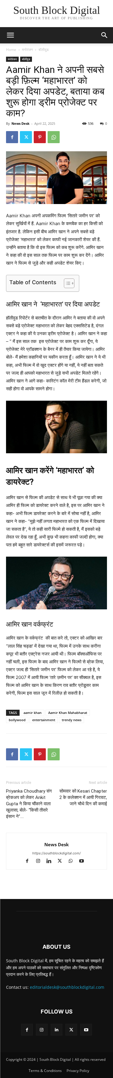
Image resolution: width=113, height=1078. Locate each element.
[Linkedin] (51, 861)
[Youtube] (84, 861)
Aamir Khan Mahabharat (67, 712)
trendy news (71, 720)
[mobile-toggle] (10, 35)
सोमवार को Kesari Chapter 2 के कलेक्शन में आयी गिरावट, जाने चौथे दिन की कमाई (83, 797)
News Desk (20, 123)
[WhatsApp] (54, 137)
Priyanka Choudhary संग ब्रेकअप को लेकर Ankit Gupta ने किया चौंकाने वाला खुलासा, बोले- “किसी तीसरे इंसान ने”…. (29, 803)
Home (11, 49)
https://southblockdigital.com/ (56, 853)
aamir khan (33, 712)
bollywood (17, 720)
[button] (104, 35)
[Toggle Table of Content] (66, 283)
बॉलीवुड (44, 49)
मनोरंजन (27, 49)
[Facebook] (12, 137)
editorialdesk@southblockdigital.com (67, 987)
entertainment (43, 720)
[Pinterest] (40, 137)
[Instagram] (40, 861)
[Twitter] (26, 137)
